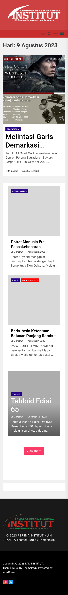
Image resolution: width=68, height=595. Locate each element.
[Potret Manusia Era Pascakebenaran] (34, 211)
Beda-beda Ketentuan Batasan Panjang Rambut (33, 333)
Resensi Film (13, 129)
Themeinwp (47, 540)
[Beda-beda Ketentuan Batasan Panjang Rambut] (34, 300)
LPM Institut (11, 171)
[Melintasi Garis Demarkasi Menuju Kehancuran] (34, 89)
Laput (15, 280)
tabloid (16, 394)
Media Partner (19, 191)
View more (34, 451)
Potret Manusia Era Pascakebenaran (28, 244)
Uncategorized (30, 280)
